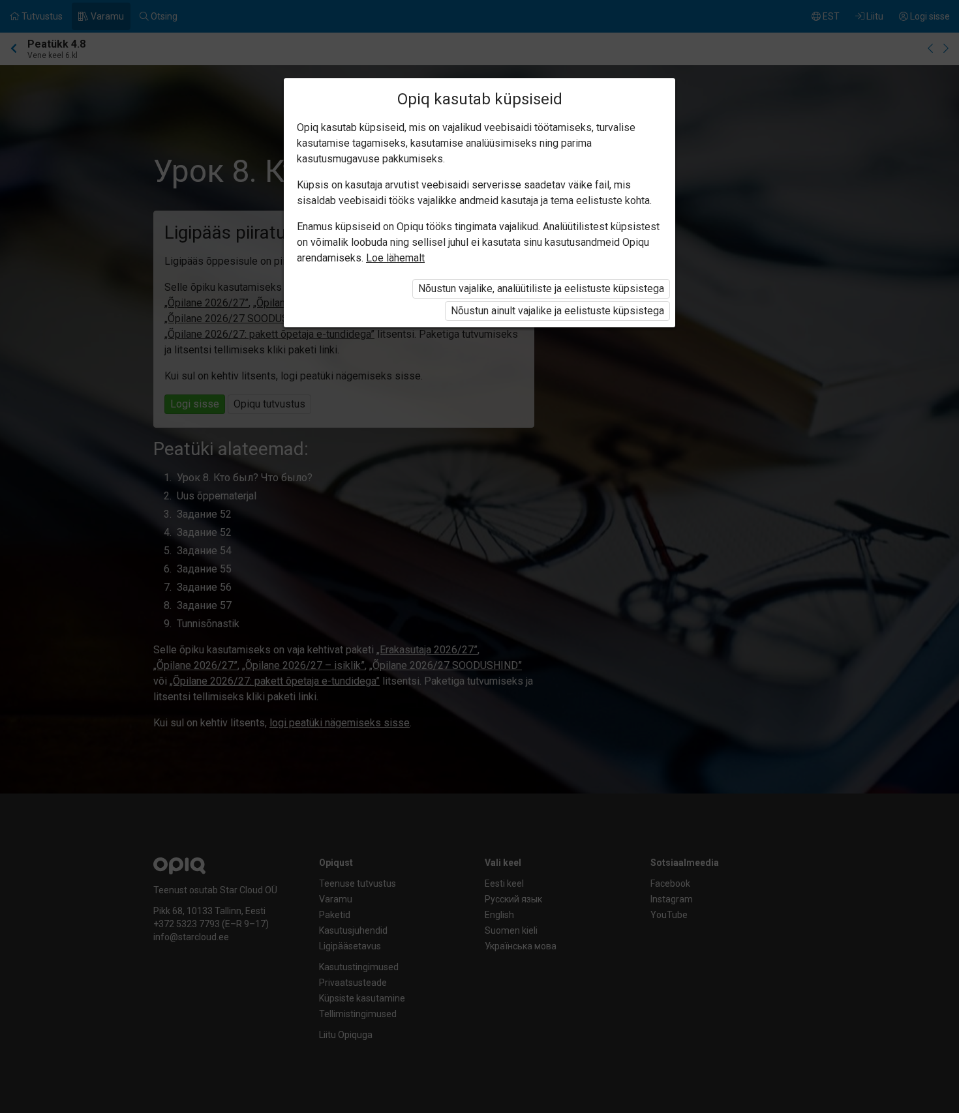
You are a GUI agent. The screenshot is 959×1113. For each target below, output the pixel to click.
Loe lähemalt (395, 258)
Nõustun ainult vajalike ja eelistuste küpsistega (557, 310)
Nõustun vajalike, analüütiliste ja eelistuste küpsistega (541, 288)
